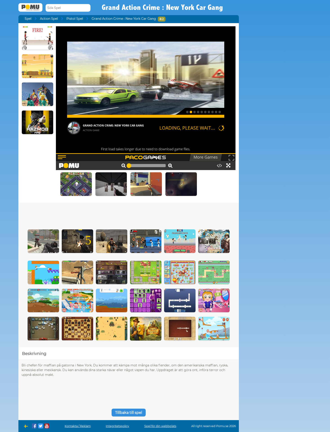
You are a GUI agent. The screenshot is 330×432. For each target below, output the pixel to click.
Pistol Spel (74, 19)
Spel (28, 19)
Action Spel (49, 19)
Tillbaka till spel (128, 412)
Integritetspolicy (117, 426)
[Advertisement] (128, 215)
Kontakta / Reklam (78, 426)
